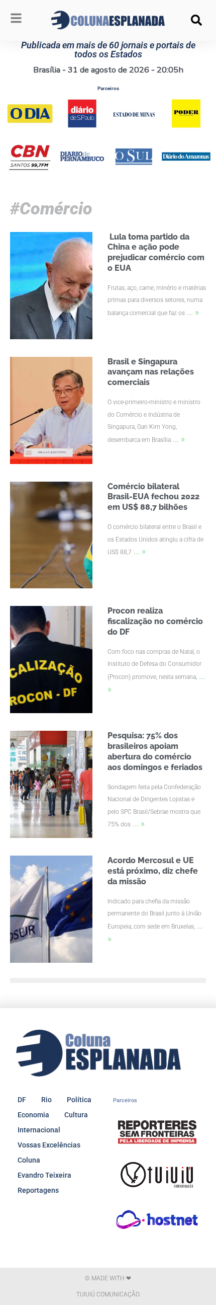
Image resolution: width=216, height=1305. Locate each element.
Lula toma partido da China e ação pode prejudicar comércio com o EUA (155, 252)
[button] (196, 20)
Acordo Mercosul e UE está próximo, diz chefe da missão (152, 871)
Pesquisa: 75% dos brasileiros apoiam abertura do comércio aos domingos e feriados (154, 751)
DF (22, 1100)
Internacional (39, 1130)
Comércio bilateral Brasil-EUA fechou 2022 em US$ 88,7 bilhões (153, 497)
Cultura (76, 1115)
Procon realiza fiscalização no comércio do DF (155, 621)
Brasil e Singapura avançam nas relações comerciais (150, 372)
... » (193, 311)
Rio (46, 1100)
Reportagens (38, 1190)
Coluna (29, 1160)
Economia (33, 1115)
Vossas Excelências (49, 1145)
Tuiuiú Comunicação (108, 1294)
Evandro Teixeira (44, 1175)
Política (79, 1100)
